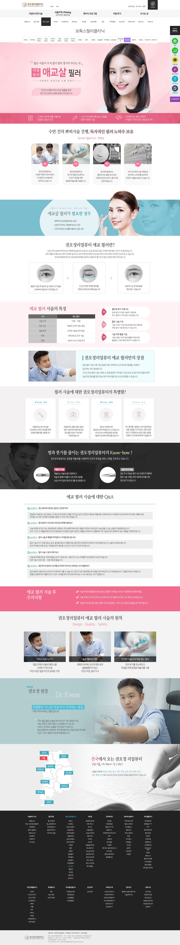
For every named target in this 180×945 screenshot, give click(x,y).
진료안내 (32, 839)
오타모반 (128, 851)
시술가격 (62, 13)
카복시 (32, 913)
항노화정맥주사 (51, 824)
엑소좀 (109, 821)
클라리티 (128, 830)
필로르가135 (109, 827)
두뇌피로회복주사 (109, 901)
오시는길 (144, 13)
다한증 (80, 40)
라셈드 (148, 852)
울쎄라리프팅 (90, 821)
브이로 (90, 842)
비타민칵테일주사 (109, 898)
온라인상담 (131, 6)
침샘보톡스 (46, 40)
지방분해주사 (32, 919)
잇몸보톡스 (60, 40)
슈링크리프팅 (90, 833)
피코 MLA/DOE (148, 848)
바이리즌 (109, 851)
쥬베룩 (109, 845)
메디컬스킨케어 (148, 868)
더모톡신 (32, 40)
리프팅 (90, 816)
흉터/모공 (148, 833)
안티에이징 (109, 816)
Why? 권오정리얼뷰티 (32, 824)
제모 (51, 891)
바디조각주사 (32, 895)
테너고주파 (32, 898)
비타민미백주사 (109, 895)
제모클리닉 (51, 887)
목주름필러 (120, 40)
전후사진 (128, 887)
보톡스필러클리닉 (70, 816)
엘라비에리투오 (109, 854)
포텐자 (148, 836)
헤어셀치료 (70, 895)
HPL (32, 910)
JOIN (57, 6)
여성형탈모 (70, 901)
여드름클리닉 (148, 816)
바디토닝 (128, 839)
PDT (148, 827)
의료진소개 (32, 833)
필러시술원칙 (32, 830)
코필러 (93, 40)
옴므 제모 (51, 895)
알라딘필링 (148, 865)
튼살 (128, 836)
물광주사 (109, 830)
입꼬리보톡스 (39, 40)
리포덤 (32, 916)
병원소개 (32, 821)
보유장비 (32, 836)
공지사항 (138, 6)
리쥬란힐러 (109, 824)
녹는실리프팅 (90, 851)
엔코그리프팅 (90, 863)
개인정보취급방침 (59, 933)
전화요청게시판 (148, 904)
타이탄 (90, 839)
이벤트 (144, 6)
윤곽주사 (154, 40)
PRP (109, 836)
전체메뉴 (153, 7)
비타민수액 (109, 887)
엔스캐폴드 (90, 866)
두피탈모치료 (71, 891)
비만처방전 (32, 922)
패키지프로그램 (89, 13)
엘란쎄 (134, 40)
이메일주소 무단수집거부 (73, 933)
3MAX (32, 904)
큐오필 (141, 40)
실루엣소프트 (90, 854)
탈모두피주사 (51, 830)
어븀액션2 (148, 842)
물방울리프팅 (90, 845)
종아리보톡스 (73, 40)
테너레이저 (90, 848)
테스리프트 (90, 860)
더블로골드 (90, 830)
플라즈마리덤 (148, 859)
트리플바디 (32, 901)
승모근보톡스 (66, 40)
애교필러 (127, 40)
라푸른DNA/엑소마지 (109, 833)
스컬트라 (109, 839)
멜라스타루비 (129, 824)
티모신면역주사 (109, 891)
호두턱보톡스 (53, 40)
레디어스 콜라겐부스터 (109, 848)
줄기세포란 (51, 821)
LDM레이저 (148, 845)
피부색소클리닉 (128, 816)
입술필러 (100, 40)
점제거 (129, 848)
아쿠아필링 (148, 862)
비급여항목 (84, 933)
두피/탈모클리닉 (71, 887)
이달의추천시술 (35, 13)
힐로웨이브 (109, 857)
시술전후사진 (129, 895)
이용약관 (50, 933)
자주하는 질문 (51, 833)
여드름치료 (148, 821)
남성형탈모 (70, 898)
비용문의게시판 (148, 901)
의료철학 (32, 827)
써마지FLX (90, 824)
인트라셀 (148, 839)
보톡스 (26, 40)
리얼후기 (117, 13)
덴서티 (90, 827)
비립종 (129, 854)
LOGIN (51, 6)
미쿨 (32, 907)
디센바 (32, 891)
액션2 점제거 (129, 833)
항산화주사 (109, 907)
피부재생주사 (51, 827)
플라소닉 (148, 856)
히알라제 (147, 40)
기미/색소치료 (128, 821)
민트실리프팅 (90, 857)
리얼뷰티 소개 (32, 816)
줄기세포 (51, 816)
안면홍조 (128, 842)
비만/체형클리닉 (32, 887)
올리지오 (90, 836)
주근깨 (129, 845)
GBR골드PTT (148, 824)
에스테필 (109, 842)
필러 (86, 40)
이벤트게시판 (148, 895)
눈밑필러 (113, 40)
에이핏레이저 (148, 830)
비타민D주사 (109, 904)
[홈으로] (32, 4)
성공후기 (148, 907)
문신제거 (90, 887)
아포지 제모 (51, 898)
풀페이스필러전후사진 (128, 891)
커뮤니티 (148, 887)
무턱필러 (107, 40)
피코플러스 (128, 827)
